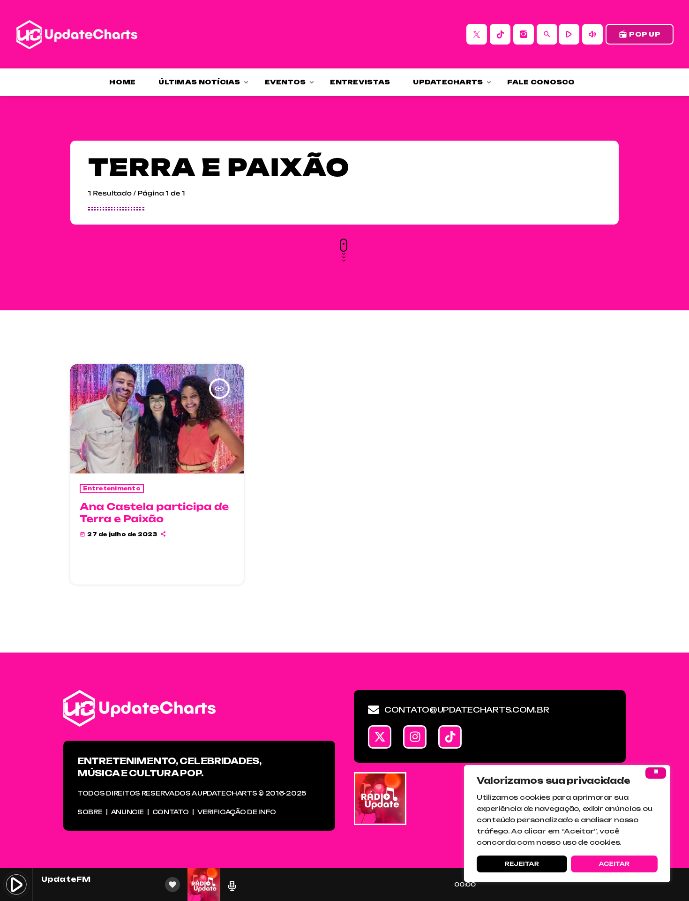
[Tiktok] (450, 737)
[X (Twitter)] (476, 34)
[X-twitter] (379, 737)
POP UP (639, 34)
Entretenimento (112, 488)
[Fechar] (655, 773)
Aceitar (614, 863)
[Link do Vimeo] (76, 34)
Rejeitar (522, 863)
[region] (567, 823)
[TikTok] (500, 34)
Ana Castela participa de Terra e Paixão (154, 512)
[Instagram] (523, 34)
